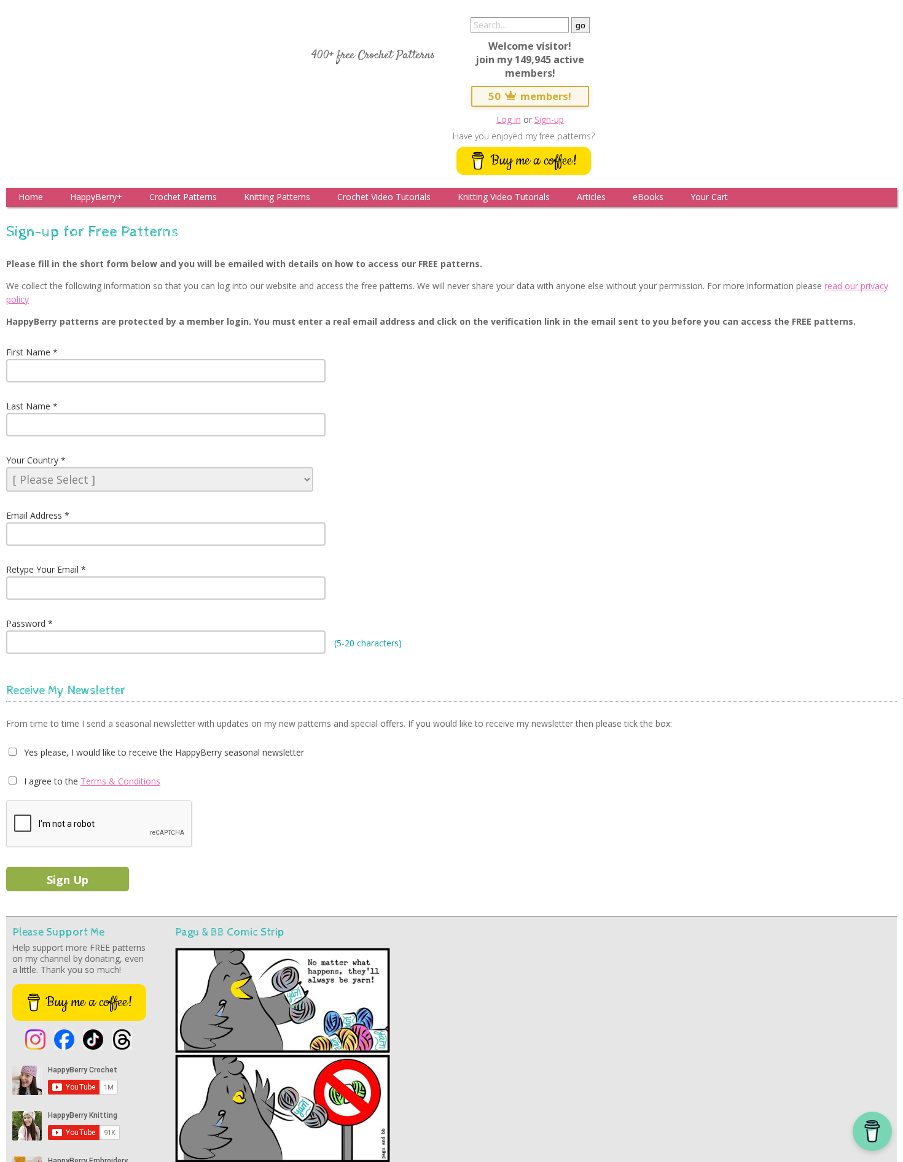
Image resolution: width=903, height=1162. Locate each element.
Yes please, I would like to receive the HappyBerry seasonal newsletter (163, 752)
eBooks (648, 197)
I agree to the (50, 781)
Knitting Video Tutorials (504, 197)
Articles (591, 197)
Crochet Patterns (183, 197)
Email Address (34, 515)
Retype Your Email (42, 569)
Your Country (32, 460)
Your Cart (709, 197)
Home (30, 197)
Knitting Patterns (277, 197)
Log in (508, 119)
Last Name (28, 406)
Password (25, 623)
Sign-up (549, 119)
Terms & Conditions (120, 781)
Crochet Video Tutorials (384, 197)
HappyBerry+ (96, 197)
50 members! (530, 96)
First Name (28, 352)
